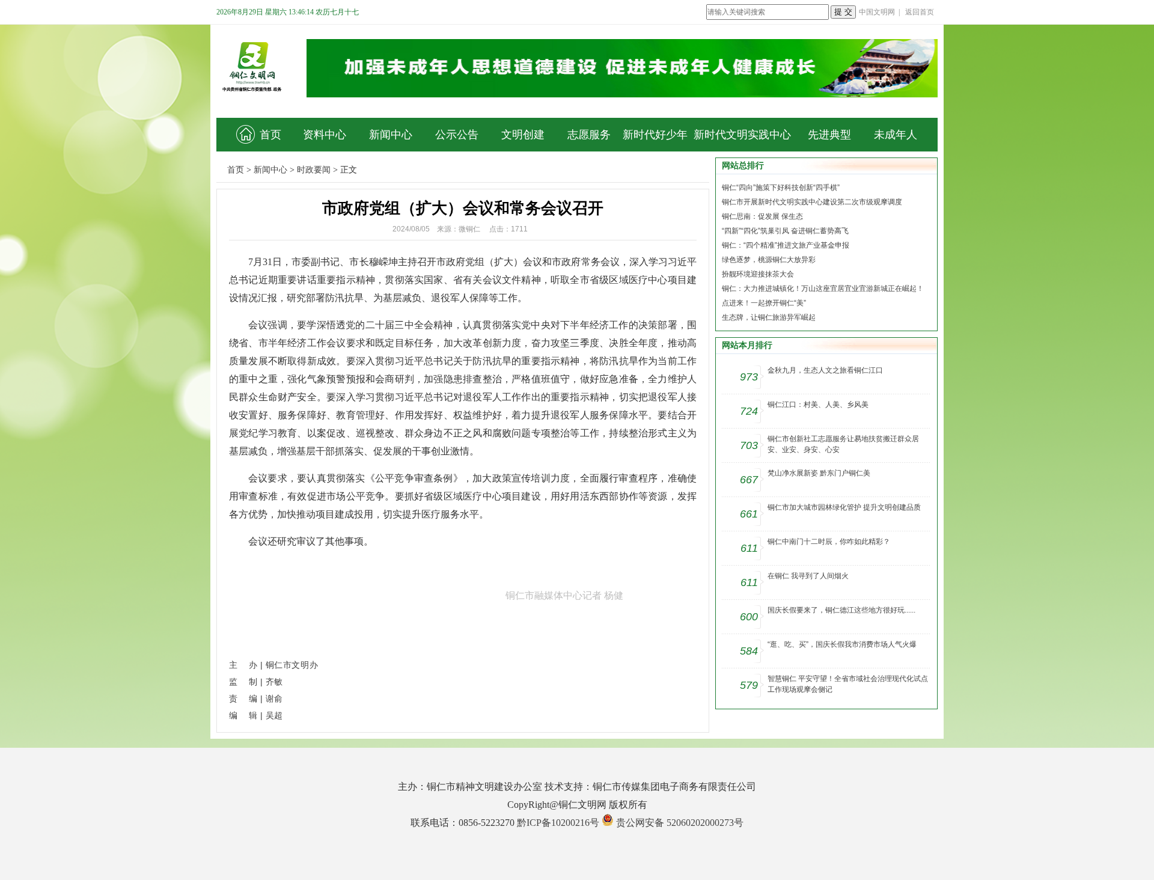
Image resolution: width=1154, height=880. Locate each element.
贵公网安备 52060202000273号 (679, 822)
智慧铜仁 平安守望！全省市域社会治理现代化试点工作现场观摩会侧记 (848, 684)
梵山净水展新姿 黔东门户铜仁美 (819, 473)
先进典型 (829, 135)
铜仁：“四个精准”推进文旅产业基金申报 (785, 245)
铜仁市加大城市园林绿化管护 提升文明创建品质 (844, 507)
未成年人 (895, 135)
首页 (270, 135)
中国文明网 (877, 12)
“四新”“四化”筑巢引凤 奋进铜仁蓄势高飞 (785, 231)
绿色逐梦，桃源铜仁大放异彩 (769, 259)
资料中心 (324, 135)
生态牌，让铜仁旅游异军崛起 (769, 317)
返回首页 (919, 12)
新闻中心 (390, 135)
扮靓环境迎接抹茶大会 (758, 274)
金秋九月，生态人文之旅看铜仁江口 (825, 370)
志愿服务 (589, 135)
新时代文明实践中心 (742, 135)
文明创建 (523, 135)
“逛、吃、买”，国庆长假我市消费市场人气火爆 (842, 644)
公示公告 (456, 135)
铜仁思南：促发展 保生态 (762, 216)
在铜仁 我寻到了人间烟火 (808, 576)
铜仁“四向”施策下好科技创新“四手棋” (781, 187)
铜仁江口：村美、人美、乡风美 (818, 404)
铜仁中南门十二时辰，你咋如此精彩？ (829, 541)
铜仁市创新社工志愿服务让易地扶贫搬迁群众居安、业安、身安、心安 (843, 444)
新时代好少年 (655, 135)
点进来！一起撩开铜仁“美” (764, 303)
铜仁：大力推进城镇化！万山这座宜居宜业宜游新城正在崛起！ (823, 288)
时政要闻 (314, 169)
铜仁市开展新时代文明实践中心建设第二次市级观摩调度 (812, 202)
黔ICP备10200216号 (558, 822)
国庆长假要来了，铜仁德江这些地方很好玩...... (841, 610)
